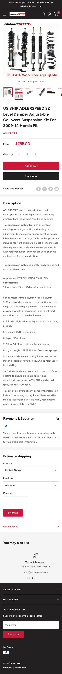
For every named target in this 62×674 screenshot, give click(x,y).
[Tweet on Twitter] (50, 188)
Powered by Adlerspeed (14, 667)
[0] (56, 14)
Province (8, 478)
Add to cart (31, 165)
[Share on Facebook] (38, 188)
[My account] (49, 14)
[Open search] (43, 14)
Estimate (13, 512)
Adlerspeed (10, 133)
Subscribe (13, 634)
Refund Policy (10, 526)
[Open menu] (4, 14)
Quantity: (8, 154)
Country (7, 463)
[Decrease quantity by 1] (18, 154)
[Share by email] (56, 188)
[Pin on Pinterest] (44, 188)
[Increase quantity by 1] (35, 154)
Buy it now (31, 176)
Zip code (8, 493)
